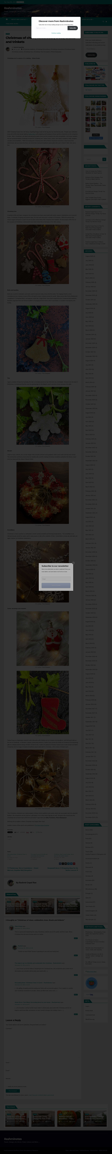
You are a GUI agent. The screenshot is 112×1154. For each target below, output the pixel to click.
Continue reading (56, 33)
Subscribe (73, 28)
